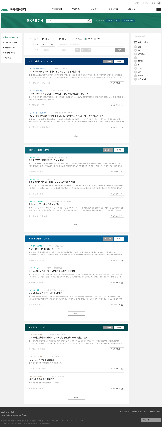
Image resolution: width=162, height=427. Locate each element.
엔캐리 (139, 61)
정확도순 (108, 61)
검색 (159, 3)
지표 (7, 58)
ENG (153, 3)
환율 (138, 47)
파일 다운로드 (115, 83)
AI (137, 50)
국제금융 (76, 9)
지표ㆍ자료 (113, 9)
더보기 (76, 136)
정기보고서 (57, 9)
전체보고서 (10, 37)
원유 (117, 20)
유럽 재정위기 (141, 79)
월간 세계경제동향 (128, 20)
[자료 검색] (69, 21)
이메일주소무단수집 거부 (138, 412)
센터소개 (132, 9)
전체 (77, 50)
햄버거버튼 (158, 9)
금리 (138, 72)
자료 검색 (89, 21)
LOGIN (137, 3)
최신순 (119, 61)
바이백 (139, 68)
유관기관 (146, 420)
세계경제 (94, 9)
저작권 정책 (123, 412)
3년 (83, 50)
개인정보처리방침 (155, 412)
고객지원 (145, 3)
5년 (89, 50)
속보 (138, 57)
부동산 (139, 75)
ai (137, 65)
